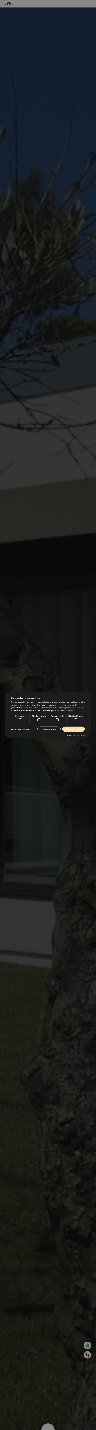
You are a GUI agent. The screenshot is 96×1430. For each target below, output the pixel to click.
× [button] (87, 695)
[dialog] (48, 715)
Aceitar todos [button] (73, 729)
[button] (21, 729)
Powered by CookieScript (76, 735)
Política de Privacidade (64, 710)
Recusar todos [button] (49, 729)
